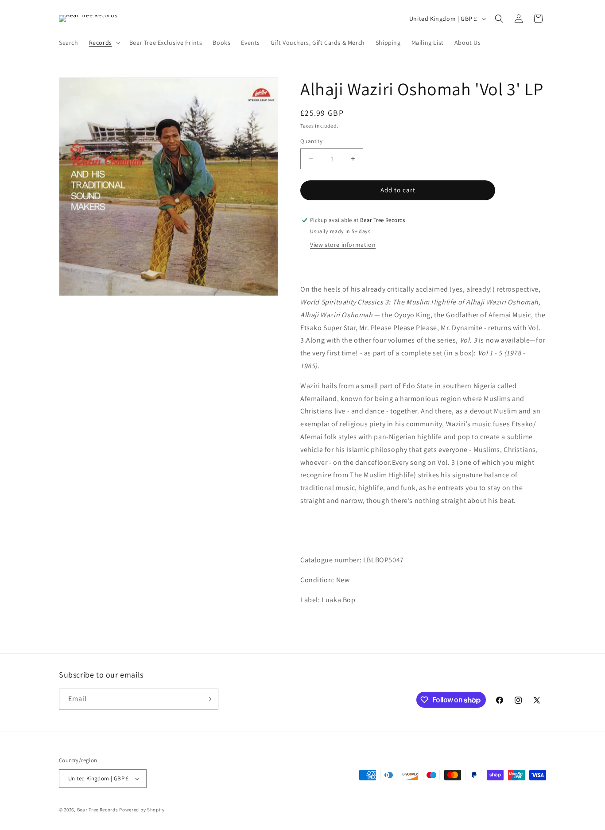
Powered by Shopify (142, 810)
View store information (343, 245)
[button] (104, 42)
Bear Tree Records (97, 810)
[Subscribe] (208, 699)
